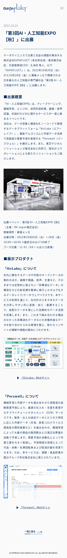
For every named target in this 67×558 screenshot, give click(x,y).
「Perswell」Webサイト (35, 507)
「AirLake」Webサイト (35, 377)
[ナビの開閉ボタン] (61, 8)
